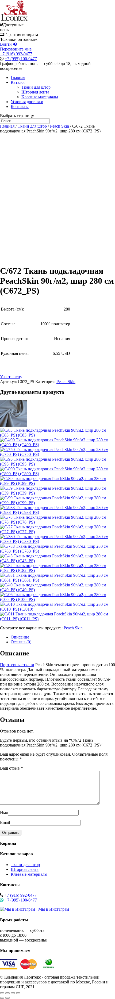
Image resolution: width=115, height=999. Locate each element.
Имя (4, 812)
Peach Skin (59, 126)
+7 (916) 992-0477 (16, 54)
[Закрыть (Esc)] (2, 993)
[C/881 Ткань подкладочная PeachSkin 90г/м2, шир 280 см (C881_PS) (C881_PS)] (57, 580)
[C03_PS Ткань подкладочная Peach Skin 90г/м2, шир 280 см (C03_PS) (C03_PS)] (13, 425)
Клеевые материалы (39, 97)
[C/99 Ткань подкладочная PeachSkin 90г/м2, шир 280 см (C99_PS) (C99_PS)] (57, 502)
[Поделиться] (7, 993)
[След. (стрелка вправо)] (7, 998)
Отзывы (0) (21, 642)
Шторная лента (35, 92)
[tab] (63, 637)
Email (5, 822)
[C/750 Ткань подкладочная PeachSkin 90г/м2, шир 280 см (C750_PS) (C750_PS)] (57, 454)
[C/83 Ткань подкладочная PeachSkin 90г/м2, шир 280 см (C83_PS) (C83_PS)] (57, 435)
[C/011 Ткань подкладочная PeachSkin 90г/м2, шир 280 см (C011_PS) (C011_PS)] (57, 618)
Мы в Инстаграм (52, 909)
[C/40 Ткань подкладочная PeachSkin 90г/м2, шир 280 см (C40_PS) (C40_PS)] (57, 589)
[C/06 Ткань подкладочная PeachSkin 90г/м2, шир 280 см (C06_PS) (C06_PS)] (57, 599)
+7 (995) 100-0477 (21, 58)
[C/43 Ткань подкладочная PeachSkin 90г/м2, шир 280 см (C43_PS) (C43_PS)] (57, 560)
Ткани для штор (36, 87)
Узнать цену (11, 376)
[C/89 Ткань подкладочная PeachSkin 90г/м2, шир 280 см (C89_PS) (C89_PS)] (57, 483)
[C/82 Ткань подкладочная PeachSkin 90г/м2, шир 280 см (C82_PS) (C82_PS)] (57, 570)
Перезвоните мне (16, 49)
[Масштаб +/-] (18, 993)
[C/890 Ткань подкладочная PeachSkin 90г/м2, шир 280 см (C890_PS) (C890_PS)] (57, 473)
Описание (20, 637)
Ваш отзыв (11, 768)
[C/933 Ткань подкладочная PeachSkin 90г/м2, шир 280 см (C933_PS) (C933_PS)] (57, 512)
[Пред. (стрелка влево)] (2, 998)
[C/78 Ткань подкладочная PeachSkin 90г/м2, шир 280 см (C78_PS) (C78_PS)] (57, 522)
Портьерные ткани (17, 664)
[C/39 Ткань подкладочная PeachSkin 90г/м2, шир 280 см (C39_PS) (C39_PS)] (57, 493)
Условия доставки (27, 101)
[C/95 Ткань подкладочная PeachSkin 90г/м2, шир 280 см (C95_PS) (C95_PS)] (57, 464)
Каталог (18, 82)
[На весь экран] (13, 993)
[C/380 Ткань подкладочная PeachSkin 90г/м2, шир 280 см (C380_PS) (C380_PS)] (57, 541)
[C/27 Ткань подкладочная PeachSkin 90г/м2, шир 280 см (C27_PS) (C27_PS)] (57, 531)
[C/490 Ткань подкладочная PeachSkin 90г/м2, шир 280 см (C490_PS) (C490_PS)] (57, 444)
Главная (18, 77)
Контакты (20, 106)
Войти (6, 44)
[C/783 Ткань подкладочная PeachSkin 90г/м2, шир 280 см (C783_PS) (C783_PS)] (57, 551)
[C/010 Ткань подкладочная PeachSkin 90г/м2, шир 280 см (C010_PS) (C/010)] (57, 609)
